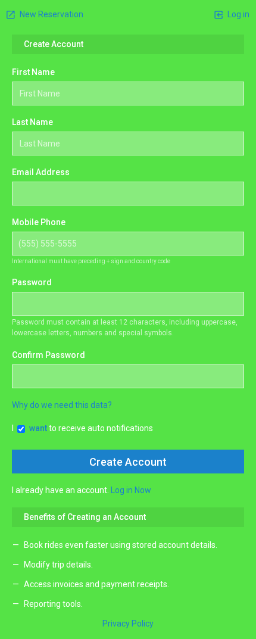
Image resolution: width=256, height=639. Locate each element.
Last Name (32, 122)
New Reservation (50, 14)
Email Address (41, 172)
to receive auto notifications (91, 428)
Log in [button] (237, 14)
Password (32, 282)
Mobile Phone (38, 222)
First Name (33, 72)
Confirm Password (48, 355)
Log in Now (131, 490)
